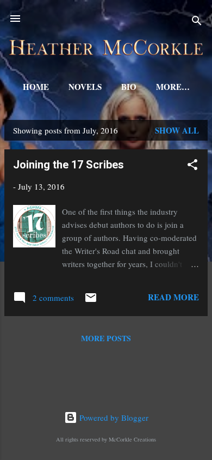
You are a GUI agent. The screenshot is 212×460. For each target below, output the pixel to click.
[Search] (196, 22)
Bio (128, 87)
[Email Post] (90, 300)
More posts (106, 338)
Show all (177, 130)
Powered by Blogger (112, 417)
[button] (192, 166)
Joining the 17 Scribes (68, 164)
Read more (173, 297)
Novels (85, 87)
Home (36, 87)
